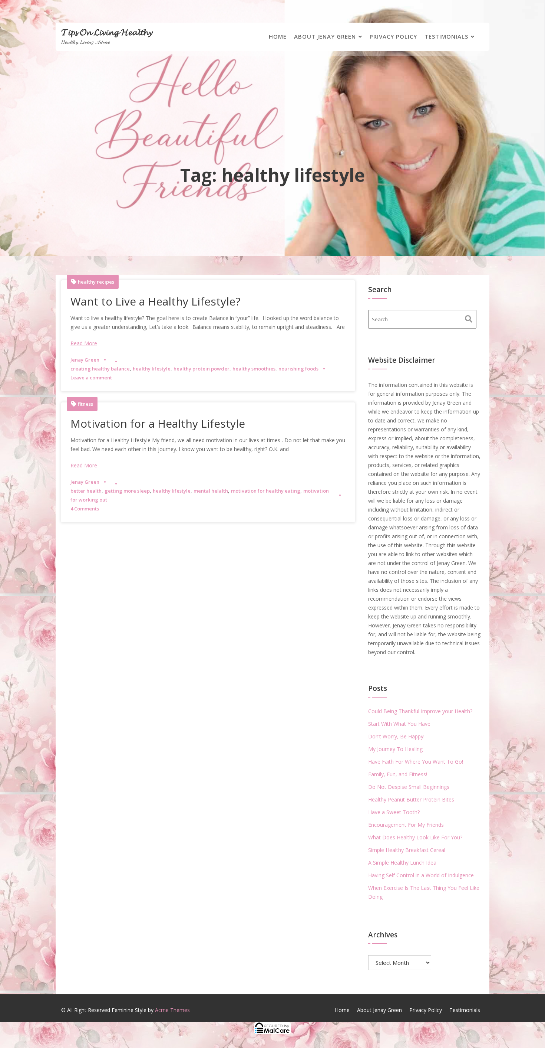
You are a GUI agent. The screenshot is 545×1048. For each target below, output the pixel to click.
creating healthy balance (100, 368)
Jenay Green (84, 359)
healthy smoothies (253, 368)
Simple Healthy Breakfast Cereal (406, 849)
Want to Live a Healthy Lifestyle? (155, 301)
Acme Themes (172, 1009)
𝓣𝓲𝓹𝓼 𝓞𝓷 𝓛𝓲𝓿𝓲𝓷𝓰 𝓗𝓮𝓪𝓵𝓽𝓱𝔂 (106, 32)
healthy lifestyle (152, 368)
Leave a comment (91, 377)
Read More (83, 343)
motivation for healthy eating (265, 490)
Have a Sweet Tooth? (394, 812)
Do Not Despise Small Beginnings (408, 786)
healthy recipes (96, 282)
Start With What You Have (399, 723)
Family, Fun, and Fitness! (397, 774)
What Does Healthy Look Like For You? (415, 837)
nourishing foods (298, 368)
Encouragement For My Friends (406, 824)
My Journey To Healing (395, 748)
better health (86, 490)
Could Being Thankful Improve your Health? (420, 711)
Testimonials (446, 36)
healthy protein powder (201, 368)
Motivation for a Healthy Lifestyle (157, 423)
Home (278, 36)
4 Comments (84, 508)
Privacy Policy (393, 36)
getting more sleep (127, 490)
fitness (85, 404)
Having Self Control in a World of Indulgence (421, 875)
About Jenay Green (325, 36)
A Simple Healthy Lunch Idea (402, 862)
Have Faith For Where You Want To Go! (415, 761)
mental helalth (211, 490)
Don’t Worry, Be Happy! (396, 736)
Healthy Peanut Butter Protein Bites (411, 799)
